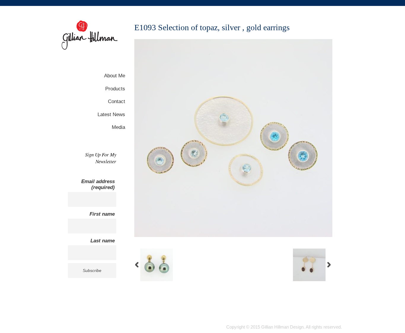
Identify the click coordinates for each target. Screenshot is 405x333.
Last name (102, 241)
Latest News (111, 114)
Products (115, 89)
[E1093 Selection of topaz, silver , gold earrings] (233, 235)
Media (118, 127)
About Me (114, 76)
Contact (116, 101)
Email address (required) (98, 184)
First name (102, 214)
